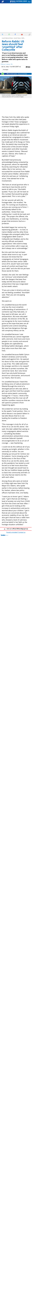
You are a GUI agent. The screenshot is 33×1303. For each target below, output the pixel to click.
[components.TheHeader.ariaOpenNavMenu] (5, 1)
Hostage (5, 69)
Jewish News (17, 38)
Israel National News (7, 38)
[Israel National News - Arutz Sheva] (18, 1)
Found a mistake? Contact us (15, 532)
